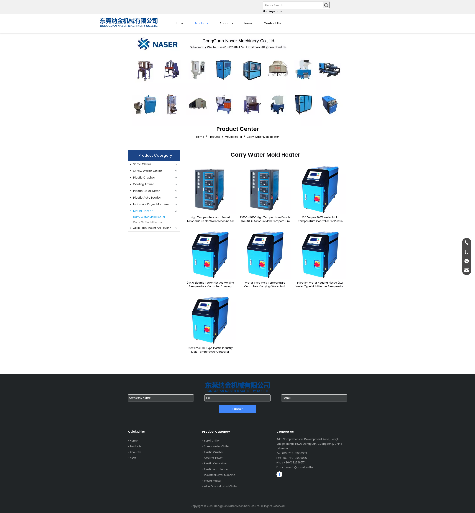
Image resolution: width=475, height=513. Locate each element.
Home (134, 440)
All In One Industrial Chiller (152, 228)
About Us (135, 452)
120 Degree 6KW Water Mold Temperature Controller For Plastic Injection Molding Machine (320, 219)
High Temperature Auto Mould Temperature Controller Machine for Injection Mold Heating (210, 219)
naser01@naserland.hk (299, 467)
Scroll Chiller (142, 164)
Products (135, 446)
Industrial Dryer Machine (151, 204)
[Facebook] (279, 474)
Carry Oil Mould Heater (147, 222)
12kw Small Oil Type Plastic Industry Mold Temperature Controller (210, 350)
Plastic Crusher (144, 177)
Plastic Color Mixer (146, 191)
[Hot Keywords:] (326, 5)
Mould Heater (143, 211)
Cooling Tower (143, 184)
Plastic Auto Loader (147, 197)
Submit (237, 409)
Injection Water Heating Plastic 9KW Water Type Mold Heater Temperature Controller (320, 284)
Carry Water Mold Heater (149, 217)
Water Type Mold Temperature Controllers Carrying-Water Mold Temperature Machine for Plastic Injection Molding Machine (265, 284)
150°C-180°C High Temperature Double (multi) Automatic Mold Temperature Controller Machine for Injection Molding (265, 219)
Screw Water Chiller (147, 171)
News (133, 458)
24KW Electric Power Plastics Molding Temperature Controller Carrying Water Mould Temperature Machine (210, 284)
